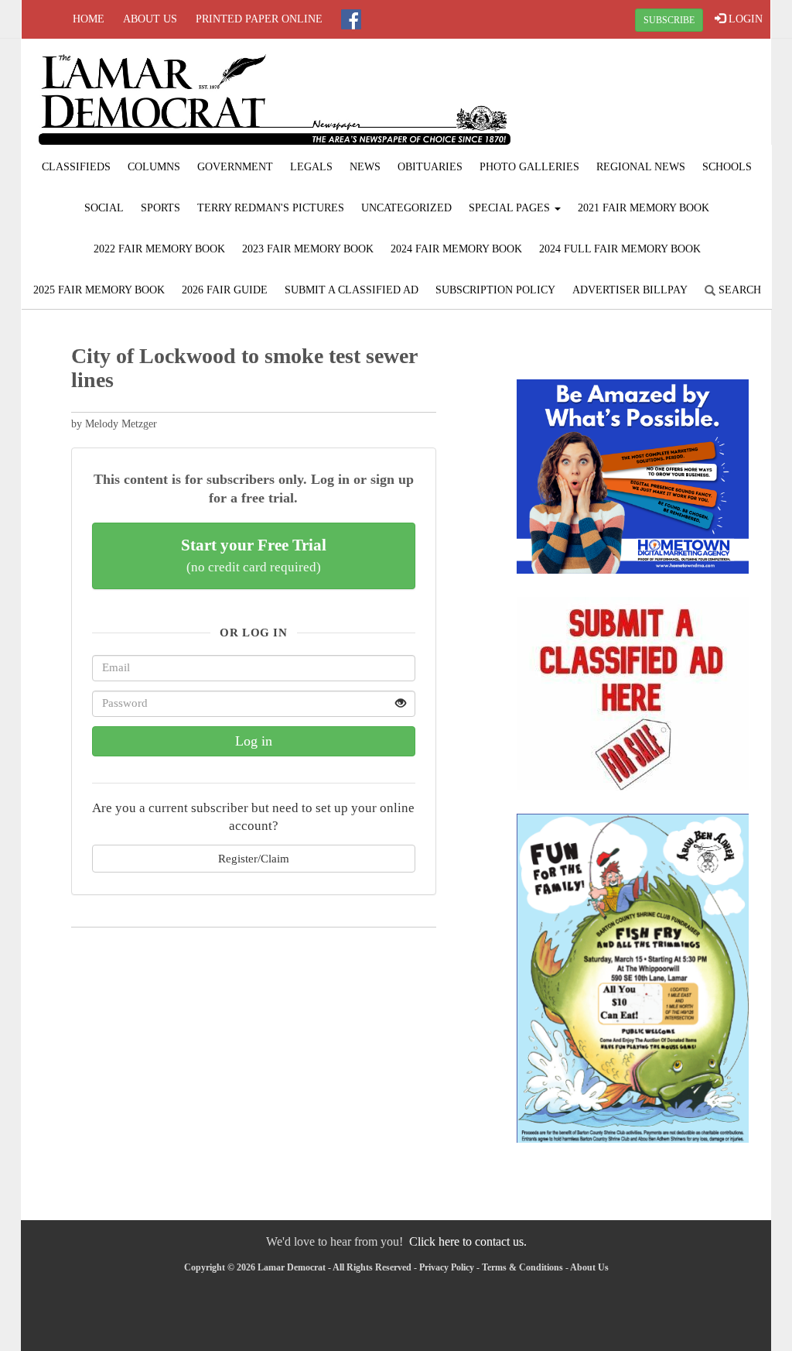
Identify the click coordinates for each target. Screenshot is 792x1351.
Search (738, 290)
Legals (311, 167)
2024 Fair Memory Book (456, 249)
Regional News (640, 167)
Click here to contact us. (468, 1241)
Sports (160, 208)
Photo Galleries (529, 167)
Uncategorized (406, 208)
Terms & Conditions (522, 1267)
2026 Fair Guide (225, 290)
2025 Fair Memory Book (99, 290)
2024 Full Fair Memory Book (620, 249)
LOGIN (744, 19)
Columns (154, 167)
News (365, 167)
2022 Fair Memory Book (159, 249)
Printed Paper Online (259, 19)
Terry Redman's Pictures (270, 208)
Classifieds (76, 167)
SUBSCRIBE (669, 20)
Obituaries (430, 167)
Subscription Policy (495, 290)
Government (235, 167)
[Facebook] (351, 19)
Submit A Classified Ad (351, 290)
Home (88, 19)
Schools (727, 167)
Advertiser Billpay (630, 290)
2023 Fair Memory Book (308, 249)
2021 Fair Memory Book (643, 208)
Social (104, 208)
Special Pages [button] (511, 208)
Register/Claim (253, 858)
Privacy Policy (446, 1267)
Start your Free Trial (253, 555)
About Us (150, 19)
